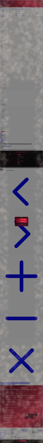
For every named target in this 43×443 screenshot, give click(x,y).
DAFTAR (21, 221)
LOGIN (21, 219)
